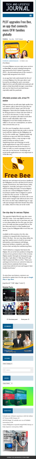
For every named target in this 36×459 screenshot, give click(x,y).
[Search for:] (18, 370)
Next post (24, 319)
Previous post (13, 319)
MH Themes (26, 457)
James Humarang (14, 61)
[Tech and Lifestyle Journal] (18, 7)
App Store (11, 279)
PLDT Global (19, 39)
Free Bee (11, 39)
